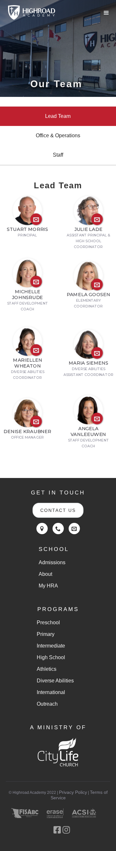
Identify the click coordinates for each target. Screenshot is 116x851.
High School (51, 657)
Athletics (46, 669)
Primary (45, 634)
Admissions (52, 562)
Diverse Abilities (55, 680)
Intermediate (51, 646)
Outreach (47, 704)
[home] (30, 12)
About (45, 574)
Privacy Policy (73, 792)
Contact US (58, 510)
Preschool (48, 622)
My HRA (48, 585)
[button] (106, 13)
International (51, 692)
